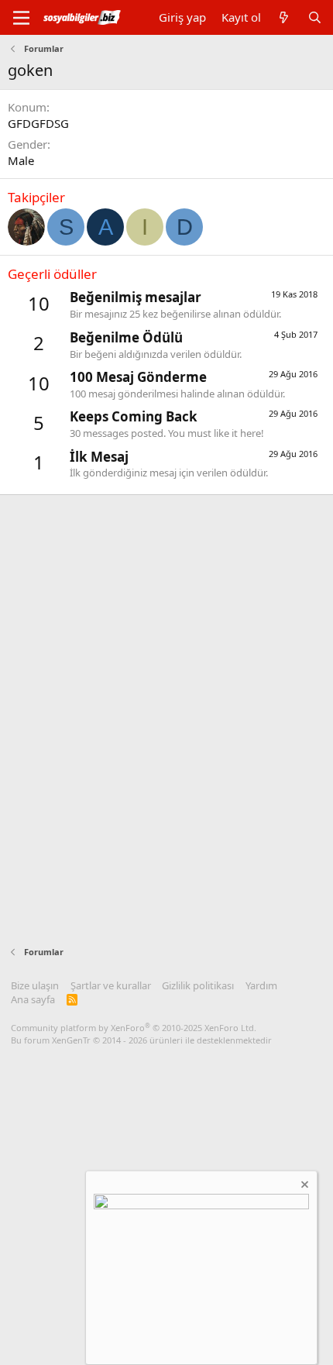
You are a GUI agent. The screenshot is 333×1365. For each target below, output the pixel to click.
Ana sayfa (33, 999)
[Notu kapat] (303, 1186)
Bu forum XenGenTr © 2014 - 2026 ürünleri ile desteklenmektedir (141, 1040)
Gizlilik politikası (198, 985)
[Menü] (21, 17)
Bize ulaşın (35, 985)
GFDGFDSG (38, 123)
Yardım (261, 985)
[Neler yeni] (284, 17)
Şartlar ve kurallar (110, 985)
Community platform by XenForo (133, 1027)
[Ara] (315, 17)
